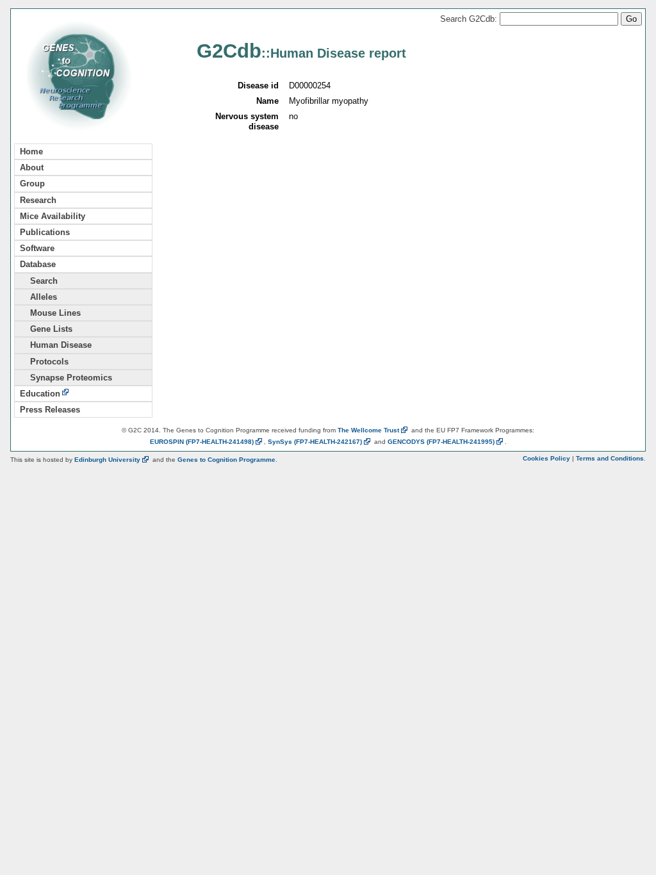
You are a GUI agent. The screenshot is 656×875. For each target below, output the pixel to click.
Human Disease (56, 345)
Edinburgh (107, 459)
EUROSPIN (202, 441)
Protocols (44, 361)
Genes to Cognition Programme (226, 459)
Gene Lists (46, 329)
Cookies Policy (546, 458)
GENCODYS (441, 441)
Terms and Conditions (610, 458)
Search (39, 281)
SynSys (315, 441)
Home (31, 151)
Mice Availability (52, 216)
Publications (45, 232)
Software (37, 248)
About (32, 167)
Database (38, 264)
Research (38, 200)
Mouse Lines (50, 313)
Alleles (38, 297)
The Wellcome (368, 430)
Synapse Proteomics (66, 377)
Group (32, 183)
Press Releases (50, 409)
